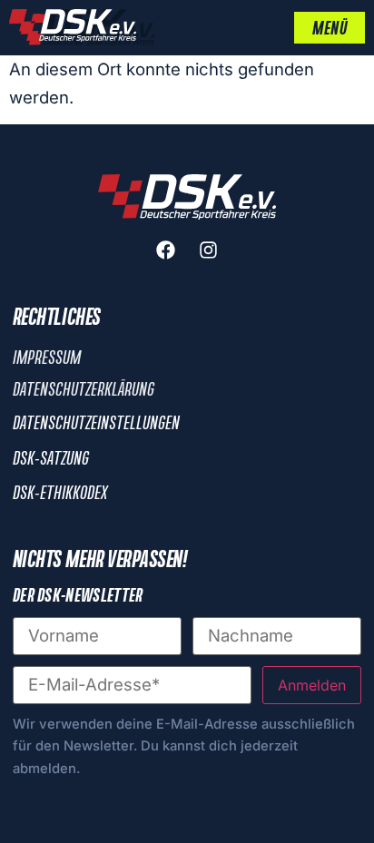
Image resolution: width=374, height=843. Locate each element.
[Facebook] (166, 249)
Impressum (47, 358)
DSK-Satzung (51, 459)
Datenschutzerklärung (83, 390)
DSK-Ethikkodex (60, 494)
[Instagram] (209, 249)
